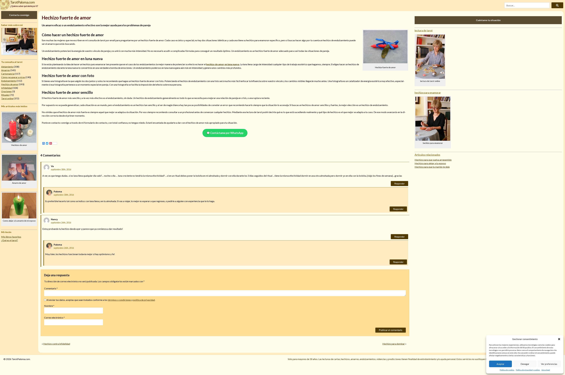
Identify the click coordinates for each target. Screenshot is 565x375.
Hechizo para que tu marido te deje (432, 166)
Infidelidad (6, 87)
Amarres (5, 70)
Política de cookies (507, 370)
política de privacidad (144, 299)
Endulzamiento (8, 80)
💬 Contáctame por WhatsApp (225, 133)
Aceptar (500, 364)
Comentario (51, 288)
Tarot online (7, 98)
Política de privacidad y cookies (528, 370)
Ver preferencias (549, 364)
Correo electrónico (54, 317)
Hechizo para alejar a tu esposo (430, 163)
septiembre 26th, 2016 (61, 222)
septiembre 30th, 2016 (61, 169)
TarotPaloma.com (22, 2)
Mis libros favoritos (11, 236)
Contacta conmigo (19, 15)
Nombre (49, 305)
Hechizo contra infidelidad (56, 343)
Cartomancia (7, 73)
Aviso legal (545, 370)
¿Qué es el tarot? (9, 240)
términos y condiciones (119, 299)
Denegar (525, 364)
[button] (559, 339)
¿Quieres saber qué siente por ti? (24, 6)
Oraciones (6, 91)
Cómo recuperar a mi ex (13, 77)
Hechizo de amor (9, 84)
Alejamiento (7, 66)
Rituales (5, 94)
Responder (399, 183)
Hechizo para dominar (393, 343)
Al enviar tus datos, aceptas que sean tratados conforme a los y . (100, 299)
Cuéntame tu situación (488, 20)
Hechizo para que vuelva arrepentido (433, 159)
